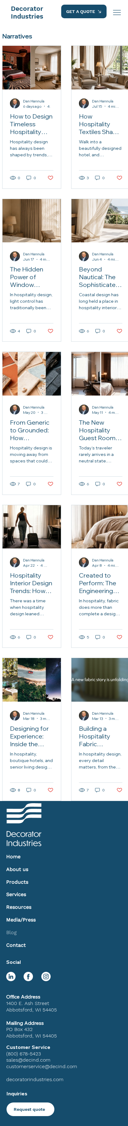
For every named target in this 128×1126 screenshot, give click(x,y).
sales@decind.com (28, 1060)
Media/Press (21, 920)
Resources (18, 907)
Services (16, 894)
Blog (11, 932)
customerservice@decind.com (41, 1066)
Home (13, 857)
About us (17, 869)
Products (17, 882)
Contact (16, 945)
